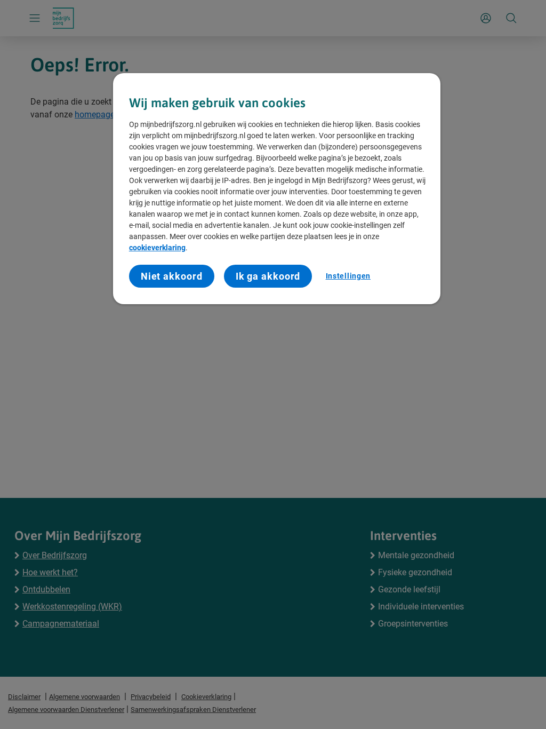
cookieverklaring (157, 247)
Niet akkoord (172, 276)
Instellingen (348, 276)
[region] (276, 189)
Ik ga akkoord (268, 276)
